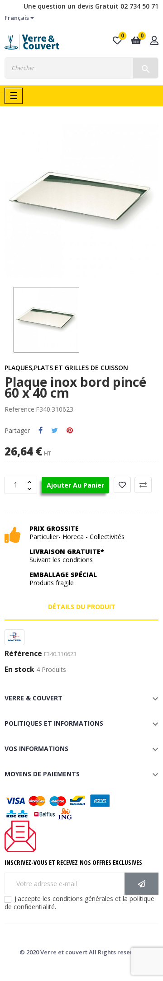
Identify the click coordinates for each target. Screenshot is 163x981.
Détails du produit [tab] (81, 606)
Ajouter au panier (75, 485)
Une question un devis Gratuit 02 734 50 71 (91, 6)
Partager (40, 431)
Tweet (54, 431)
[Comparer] (143, 485)
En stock (19, 670)
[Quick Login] (154, 41)
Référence (23, 654)
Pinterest (70, 431)
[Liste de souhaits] (122, 485)
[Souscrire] (141, 884)
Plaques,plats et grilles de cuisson (66, 367)
